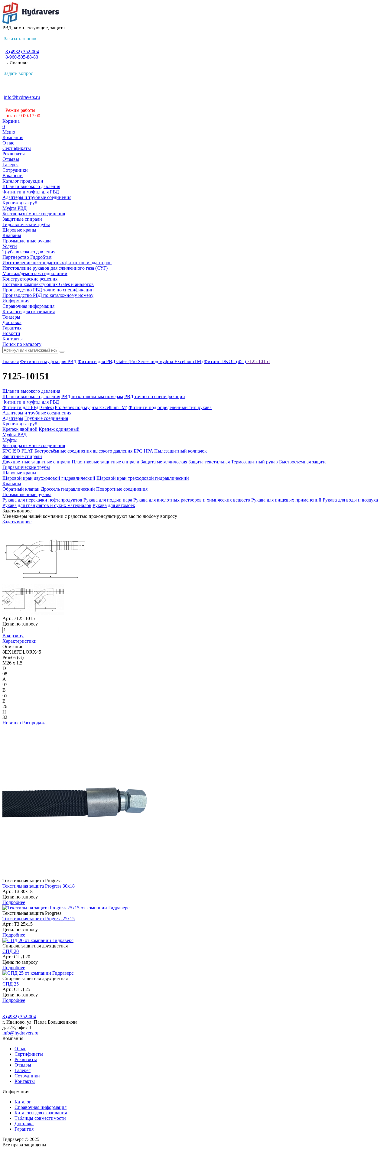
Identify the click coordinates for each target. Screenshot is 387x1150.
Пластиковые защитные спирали (105, 461)
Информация (15, 300)
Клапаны (11, 235)
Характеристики (19, 641)
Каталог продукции (22, 181)
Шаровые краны (19, 229)
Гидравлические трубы (26, 224)
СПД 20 (10, 951)
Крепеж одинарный (59, 429)
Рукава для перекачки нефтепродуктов (42, 499)
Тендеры (11, 317)
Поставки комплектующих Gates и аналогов (48, 284)
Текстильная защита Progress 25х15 (38, 918)
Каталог (23, 1101)
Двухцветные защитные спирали (36, 461)
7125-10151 (258, 361)
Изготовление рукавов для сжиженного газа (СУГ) (55, 268)
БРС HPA (143, 450)
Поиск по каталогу (21, 344)
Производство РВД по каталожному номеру (47, 295)
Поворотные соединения (122, 489)
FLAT (27, 450)
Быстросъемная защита (303, 461)
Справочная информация (28, 306)
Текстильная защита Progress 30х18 (38, 885)
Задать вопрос (18, 73)
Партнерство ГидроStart (26, 257)
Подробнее (13, 902)
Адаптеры (12, 418)
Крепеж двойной (19, 429)
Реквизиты (13, 153)
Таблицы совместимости (40, 1118)
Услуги (9, 246)
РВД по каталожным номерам (92, 396)
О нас (8, 142)
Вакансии (12, 175)
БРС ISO (11, 450)
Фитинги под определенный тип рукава (170, 407)
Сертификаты (16, 148)
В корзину (13, 635)
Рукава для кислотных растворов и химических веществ (191, 499)
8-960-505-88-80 (21, 57)
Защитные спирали (22, 219)
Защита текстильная (209, 461)
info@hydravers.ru (22, 97)
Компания (12, 137)
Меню (8, 132)
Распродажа (34, 722)
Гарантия (11, 327)
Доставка (11, 322)
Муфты (10, 440)
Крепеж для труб (19, 202)
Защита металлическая (164, 461)
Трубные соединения (46, 418)
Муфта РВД (14, 208)
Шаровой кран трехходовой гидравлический (142, 478)
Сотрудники (15, 170)
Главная (10, 361)
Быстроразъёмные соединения (33, 213)
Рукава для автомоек (114, 505)
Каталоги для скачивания (28, 311)
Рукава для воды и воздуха (350, 499)
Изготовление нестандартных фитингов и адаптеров (57, 262)
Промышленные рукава (26, 240)
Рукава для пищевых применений (286, 499)
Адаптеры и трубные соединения (36, 197)
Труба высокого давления (28, 251)
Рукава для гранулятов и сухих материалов (46, 505)
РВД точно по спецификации (154, 396)
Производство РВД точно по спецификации (48, 289)
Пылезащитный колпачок (180, 450)
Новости (11, 333)
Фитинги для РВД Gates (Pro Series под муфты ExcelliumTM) (140, 361)
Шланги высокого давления (31, 186)
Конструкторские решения (29, 278)
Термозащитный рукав (254, 461)
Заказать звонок (20, 38)
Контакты (12, 338)
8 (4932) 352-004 (22, 51)
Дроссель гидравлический (68, 489)
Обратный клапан (21, 489)
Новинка (11, 722)
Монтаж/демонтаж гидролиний (34, 273)
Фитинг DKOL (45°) (225, 361)
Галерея (10, 164)
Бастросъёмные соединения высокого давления (83, 450)
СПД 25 (10, 983)
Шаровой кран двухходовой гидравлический (48, 478)
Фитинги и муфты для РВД (30, 191)
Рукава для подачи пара (107, 499)
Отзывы (10, 159)
